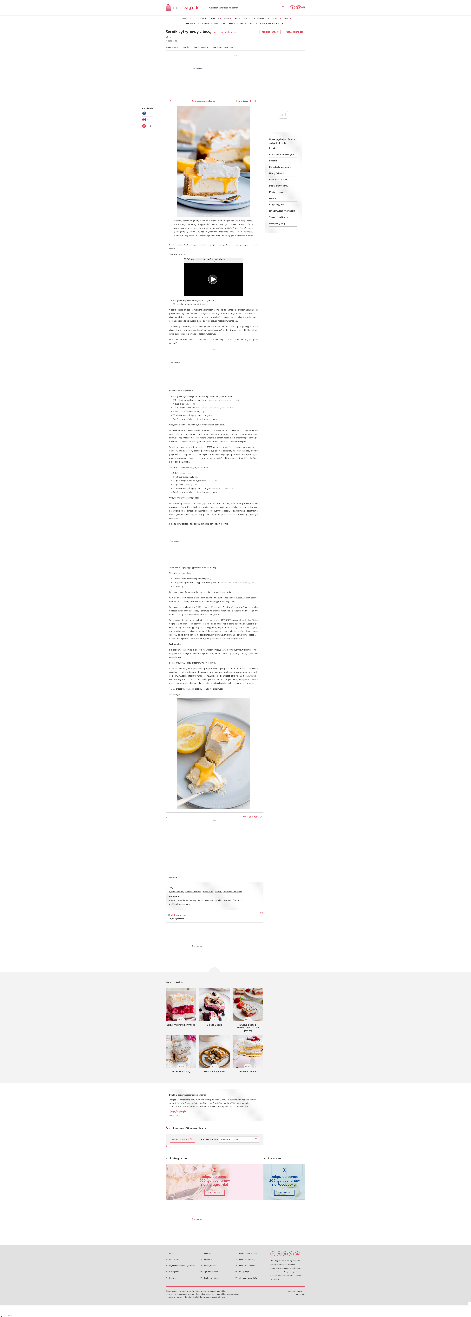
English (171, 37)
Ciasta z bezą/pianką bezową (182, 900)
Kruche (203, 18)
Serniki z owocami (222, 900)
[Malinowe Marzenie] (248, 1051)
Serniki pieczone (201, 47)
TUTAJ (172, 688)
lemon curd (208, 891)
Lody (235, 18)
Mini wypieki (191, 23)
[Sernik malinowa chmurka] (181, 1004)
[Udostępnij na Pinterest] (144, 119)
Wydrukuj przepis (178, 915)
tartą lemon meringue (241, 231)
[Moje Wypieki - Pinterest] (291, 1253)
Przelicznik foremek (247, 1265)
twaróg (218, 891)
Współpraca (174, 1272)
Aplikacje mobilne (211, 1272)
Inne (283, 23)
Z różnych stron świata (179, 904)
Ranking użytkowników (248, 1253)
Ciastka (215, 18)
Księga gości (244, 1272)
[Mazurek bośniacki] (214, 1051)
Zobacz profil (214, 1192)
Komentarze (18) (244, 101)
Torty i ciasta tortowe (253, 18)
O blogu (172, 1253)
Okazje (240, 23)
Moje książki (174, 1259)
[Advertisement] (235, 62)
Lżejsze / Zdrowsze (268, 23)
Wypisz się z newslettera (249, 1278)
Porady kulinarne (210, 1265)
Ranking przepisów (211, 1278)
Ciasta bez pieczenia (223, 23)
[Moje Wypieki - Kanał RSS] (297, 1253)
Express (251, 23)
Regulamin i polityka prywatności (182, 1265)
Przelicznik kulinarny (247, 1259)
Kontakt (172, 1278)
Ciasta (185, 18)
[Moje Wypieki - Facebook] (292, 7)
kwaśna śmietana (193, 891)
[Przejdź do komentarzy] (144, 126)
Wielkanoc (237, 900)
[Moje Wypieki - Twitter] (285, 1253)
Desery (226, 18)
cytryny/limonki (176, 891)
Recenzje (207, 1253)
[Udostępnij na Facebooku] (144, 113)
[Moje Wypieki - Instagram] (298, 7)
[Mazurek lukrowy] (181, 1051)
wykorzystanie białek (232, 891)
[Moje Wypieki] (182, 7)
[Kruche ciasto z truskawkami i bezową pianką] (248, 1004)
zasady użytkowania (220, 1297)
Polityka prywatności (203, 1297)
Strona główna (172, 47)
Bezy (194, 18)
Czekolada (273, 18)
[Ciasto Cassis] (214, 1004)
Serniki (286, 18)
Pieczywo (205, 23)
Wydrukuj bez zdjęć (177, 919)
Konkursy (208, 1259)
